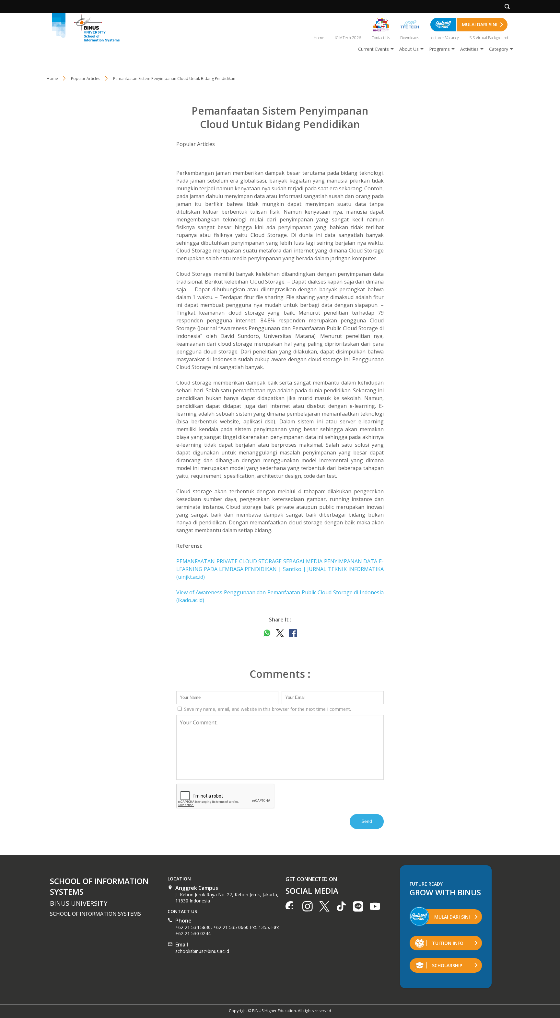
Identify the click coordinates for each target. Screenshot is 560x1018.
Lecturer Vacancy (444, 37)
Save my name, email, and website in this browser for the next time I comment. (267, 709)
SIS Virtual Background (488, 37)
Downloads (409, 37)
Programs (439, 49)
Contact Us (380, 37)
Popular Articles (195, 144)
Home (319, 37)
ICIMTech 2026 (348, 37)
